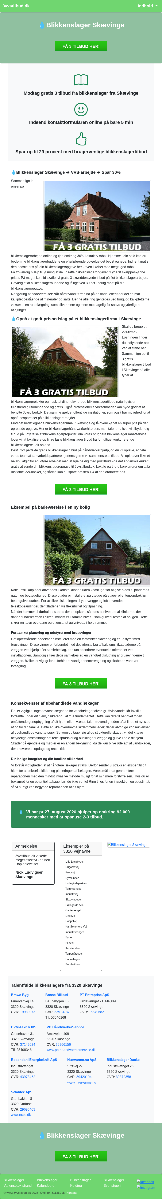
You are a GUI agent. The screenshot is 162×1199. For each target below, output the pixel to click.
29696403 (27, 1109)
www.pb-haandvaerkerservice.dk (71, 1050)
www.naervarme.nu (81, 1082)
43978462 (27, 1077)
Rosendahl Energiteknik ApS (34, 1060)
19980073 (27, 1012)
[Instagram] (146, 1187)
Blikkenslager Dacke (123, 1060)
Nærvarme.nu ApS (82, 1060)
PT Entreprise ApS (94, 995)
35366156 (63, 1044)
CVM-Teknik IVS (23, 1027)
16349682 (96, 1012)
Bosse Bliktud (56, 995)
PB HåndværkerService (65, 1027)
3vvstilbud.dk (16, 6)
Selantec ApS (21, 1092)
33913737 (62, 1012)
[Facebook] (145, 1182)
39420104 (84, 1077)
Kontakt (71, 1192)
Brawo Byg (20, 995)
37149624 (27, 1044)
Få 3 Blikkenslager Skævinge (81, 46)
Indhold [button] (146, 6)
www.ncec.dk (21, 1115)
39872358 (123, 1077)
